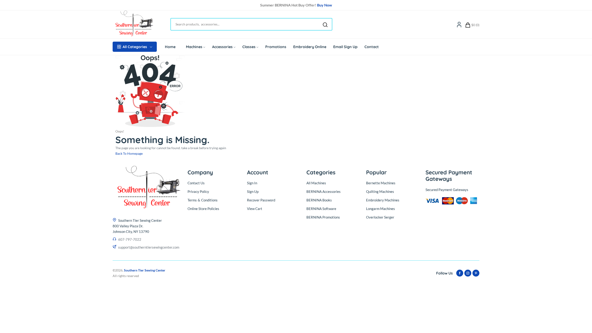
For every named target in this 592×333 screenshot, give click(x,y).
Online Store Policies (203, 209)
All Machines (316, 183)
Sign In (252, 183)
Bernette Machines (380, 183)
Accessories (222, 46)
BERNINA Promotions (323, 217)
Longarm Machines (380, 209)
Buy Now (324, 5)
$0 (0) (475, 25)
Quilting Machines (380, 191)
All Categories (135, 46)
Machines (194, 46)
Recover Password (261, 200)
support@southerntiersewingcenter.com (148, 247)
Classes (249, 46)
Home (170, 46)
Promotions (275, 46)
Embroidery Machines (382, 200)
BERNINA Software (321, 209)
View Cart (254, 209)
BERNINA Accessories (323, 191)
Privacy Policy (198, 191)
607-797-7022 (129, 239)
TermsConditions (203, 200)
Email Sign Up (345, 46)
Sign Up (253, 191)
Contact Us (196, 183)
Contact (371, 46)
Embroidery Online (309, 46)
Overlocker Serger (380, 217)
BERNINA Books (319, 200)
